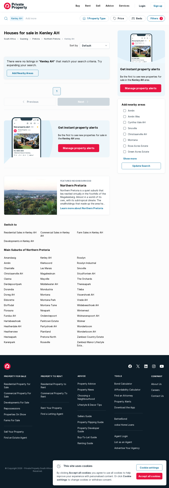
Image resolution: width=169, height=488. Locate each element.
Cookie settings (149, 467)
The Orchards (84, 278)
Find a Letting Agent (52, 413)
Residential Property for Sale (17, 386)
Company (156, 376)
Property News (86, 389)
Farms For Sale (12, 420)
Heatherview (11, 331)
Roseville (45, 342)
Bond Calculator (123, 383)
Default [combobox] (86, 45)
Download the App (124, 407)
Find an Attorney (123, 395)
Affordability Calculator (127, 389)
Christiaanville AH (137, 134)
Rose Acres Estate (138, 145)
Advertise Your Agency (127, 448)
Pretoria (36, 39)
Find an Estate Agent (15, 437)
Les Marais (46, 268)
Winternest (83, 310)
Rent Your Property (51, 408)
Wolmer (81, 321)
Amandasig (10, 257)
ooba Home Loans (124, 424)
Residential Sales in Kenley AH (20, 232)
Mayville (44, 278)
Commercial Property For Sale (17, 395)
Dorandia (9, 289)
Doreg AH (9, 294)
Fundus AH (10, 315)
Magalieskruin (47, 273)
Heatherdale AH (12, 326)
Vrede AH (82, 300)
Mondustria (46, 289)
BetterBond (120, 418)
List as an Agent (123, 442)
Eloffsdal (9, 305)
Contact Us (157, 395)
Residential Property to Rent (53, 386)
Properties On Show (15, 414)
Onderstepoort (48, 315)
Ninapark (45, 310)
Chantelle (9, 268)
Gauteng (24, 39)
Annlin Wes (134, 116)
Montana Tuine (48, 305)
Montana (133, 140)
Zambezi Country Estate (90, 336)
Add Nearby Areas (22, 73)
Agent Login (121, 436)
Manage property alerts (140, 88)
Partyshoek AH (48, 326)
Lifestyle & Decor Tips (90, 404)
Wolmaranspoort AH (88, 315)
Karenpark (9, 342)
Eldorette (9, 300)
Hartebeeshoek (12, 321)
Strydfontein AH (86, 273)
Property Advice (87, 383)
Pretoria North (48, 336)
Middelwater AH (49, 284)
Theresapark (84, 284)
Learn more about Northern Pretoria (81, 208)
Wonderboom (84, 326)
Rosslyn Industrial (86, 263)
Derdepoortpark (13, 284)
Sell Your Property (14, 431)
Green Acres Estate (138, 151)
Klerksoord (46, 263)
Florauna (8, 310)
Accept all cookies (149, 476)
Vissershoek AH (85, 294)
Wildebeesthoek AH (88, 305)
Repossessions (12, 408)
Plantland (45, 331)
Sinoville (132, 128)
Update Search (141, 165)
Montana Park (48, 300)
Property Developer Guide (88, 430)
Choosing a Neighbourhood (86, 397)
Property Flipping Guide (90, 422)
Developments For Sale (16, 402)
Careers (155, 390)
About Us (156, 384)
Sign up (157, 5)
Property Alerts (122, 401)
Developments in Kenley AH (19, 241)
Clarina (7, 278)
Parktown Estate (49, 321)
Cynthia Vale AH (137, 122)
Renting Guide (85, 443)
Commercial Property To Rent (54, 395)
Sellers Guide (85, 416)
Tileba (80, 289)
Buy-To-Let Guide (87, 437)
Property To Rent (52, 376)
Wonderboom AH (86, 331)
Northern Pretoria (52, 39)
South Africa (10, 39)
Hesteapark (10, 336)
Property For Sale (15, 376)
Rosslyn (81, 257)
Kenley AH (69, 39)
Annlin (131, 110)
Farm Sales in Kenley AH (90, 232)
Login (142, 5)
